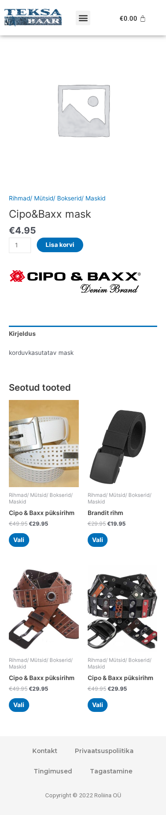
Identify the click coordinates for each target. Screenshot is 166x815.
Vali (18, 539)
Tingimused (53, 771)
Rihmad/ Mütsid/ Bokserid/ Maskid (57, 198)
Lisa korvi (60, 244)
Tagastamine (111, 771)
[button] (83, 18)
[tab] (83, 334)
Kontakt (44, 750)
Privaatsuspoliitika (104, 750)
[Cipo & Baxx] (75, 283)
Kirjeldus (22, 333)
